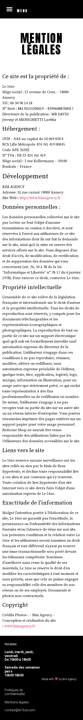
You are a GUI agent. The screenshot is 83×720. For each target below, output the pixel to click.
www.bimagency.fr (19, 626)
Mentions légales (17, 702)
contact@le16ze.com (20, 710)
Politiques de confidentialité (15, 692)
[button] (9, 9)
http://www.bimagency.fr (39, 198)
